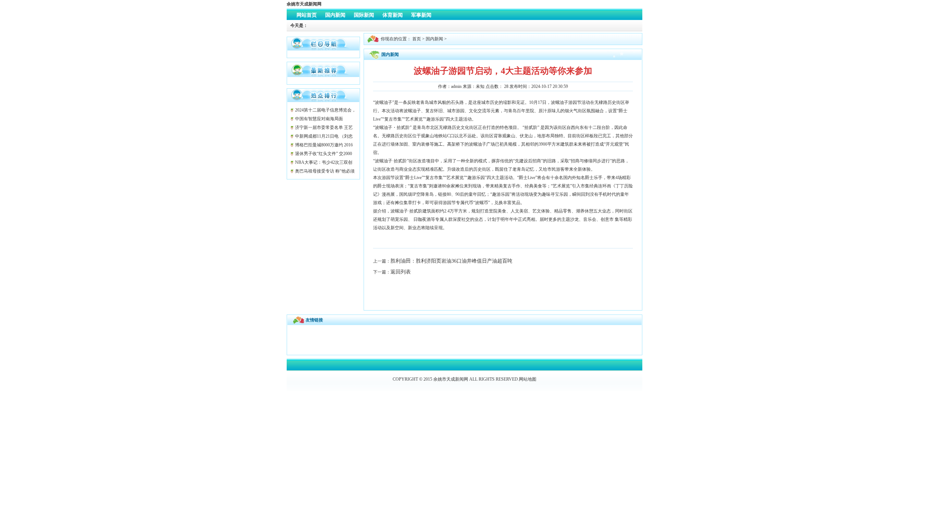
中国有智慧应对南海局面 (319, 118)
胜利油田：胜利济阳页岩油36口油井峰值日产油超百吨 (451, 261)
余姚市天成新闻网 (304, 4)
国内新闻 (434, 38)
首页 (416, 38)
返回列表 (400, 272)
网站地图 (527, 379)
